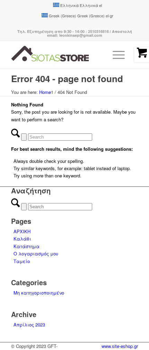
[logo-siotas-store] (61, 55)
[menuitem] (123, 55)
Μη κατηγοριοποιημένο (39, 292)
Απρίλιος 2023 (29, 324)
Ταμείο (22, 261)
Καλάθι (22, 238)
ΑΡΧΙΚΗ (22, 231)
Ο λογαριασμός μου (36, 253)
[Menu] (118, 55)
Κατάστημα (27, 246)
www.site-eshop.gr (120, 346)
